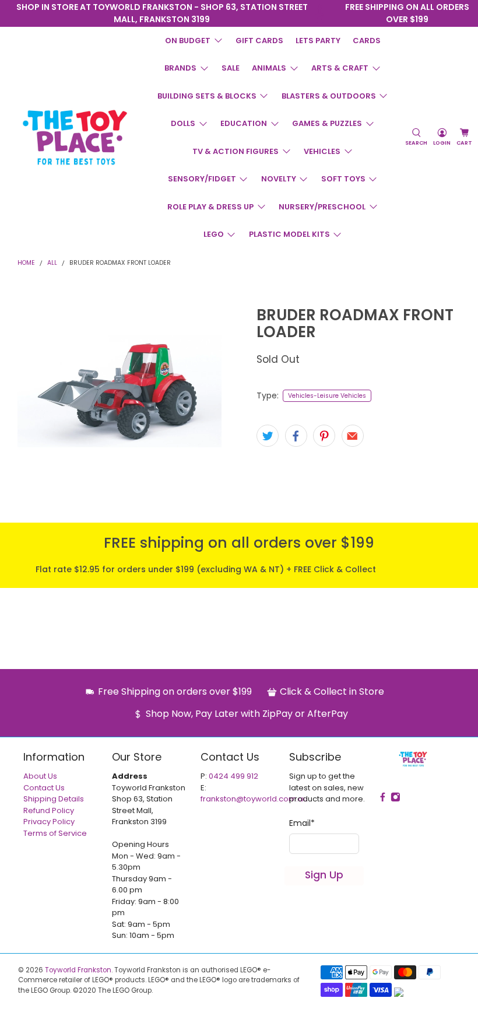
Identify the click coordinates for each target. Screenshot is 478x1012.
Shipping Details (53, 798)
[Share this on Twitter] (267, 436)
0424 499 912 (233, 776)
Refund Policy (48, 810)
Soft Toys (343, 178)
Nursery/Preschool (322, 206)
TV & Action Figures (235, 151)
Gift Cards (259, 40)
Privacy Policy (49, 821)
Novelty (278, 178)
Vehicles (322, 151)
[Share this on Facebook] (296, 436)
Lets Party (318, 40)
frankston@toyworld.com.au (254, 798)
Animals (269, 67)
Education (243, 123)
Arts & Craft (339, 67)
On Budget (187, 40)
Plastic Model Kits (289, 234)
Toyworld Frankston (78, 970)
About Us (40, 776)
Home (26, 263)
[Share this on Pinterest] (324, 436)
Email (302, 823)
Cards (367, 40)
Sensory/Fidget (202, 178)
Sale (231, 67)
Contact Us (44, 787)
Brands (180, 67)
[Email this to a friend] (353, 436)
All (52, 263)
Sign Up (324, 875)
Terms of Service (55, 833)
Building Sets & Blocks (206, 95)
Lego (213, 234)
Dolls (183, 123)
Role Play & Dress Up (210, 206)
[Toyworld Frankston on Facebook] (320, 8)
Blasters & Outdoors (329, 95)
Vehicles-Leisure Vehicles (327, 395)
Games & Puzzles (327, 123)
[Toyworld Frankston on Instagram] (320, 18)
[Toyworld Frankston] (75, 137)
